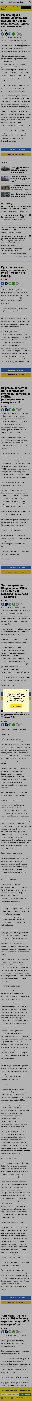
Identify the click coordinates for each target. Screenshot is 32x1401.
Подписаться (16, 706)
